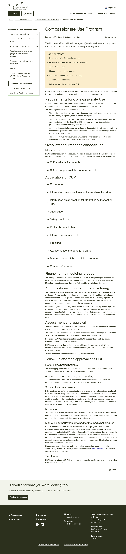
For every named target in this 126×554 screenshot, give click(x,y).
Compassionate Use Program (21, 83)
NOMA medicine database (81, 14)
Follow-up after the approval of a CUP (64, 84)
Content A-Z (102, 14)
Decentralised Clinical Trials (20, 88)
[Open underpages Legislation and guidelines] (37, 34)
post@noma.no (73, 517)
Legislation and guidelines (19, 34)
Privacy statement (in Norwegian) (48, 544)
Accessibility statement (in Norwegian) (76, 544)
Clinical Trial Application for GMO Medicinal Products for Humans (20, 76)
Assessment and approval (59, 80)
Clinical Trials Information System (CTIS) (22, 40)
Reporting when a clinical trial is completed (21, 62)
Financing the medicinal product (62, 71)
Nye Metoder (97, 449)
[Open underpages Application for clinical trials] (37, 46)
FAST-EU (13, 68)
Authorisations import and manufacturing (65, 76)
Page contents (55, 54)
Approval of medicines (23, 19)
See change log (110, 37)
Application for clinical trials (20, 46)
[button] (18, 497)
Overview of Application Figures (21, 93)
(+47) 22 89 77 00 (74, 524)
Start (11, 19)
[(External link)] (37, 524)
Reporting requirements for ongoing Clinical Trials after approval (21, 53)
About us (114, 14)
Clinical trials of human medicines (47, 19)
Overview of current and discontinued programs (68, 62)
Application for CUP (57, 67)
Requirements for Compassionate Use (64, 58)
